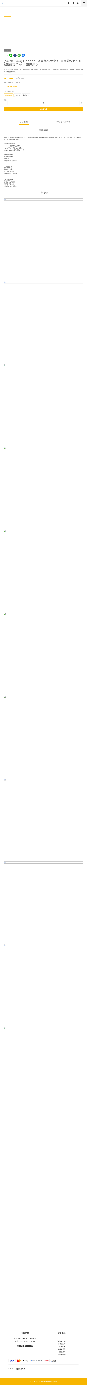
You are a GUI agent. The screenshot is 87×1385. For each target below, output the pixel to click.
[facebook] (15, 55)
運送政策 (62, 1352)
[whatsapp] (19, 55)
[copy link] (23, 55)
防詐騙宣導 (62, 1354)
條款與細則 (62, 1344)
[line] (10, 55)
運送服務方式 (61, 1341)
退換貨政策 (62, 1349)
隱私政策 (62, 1346)
